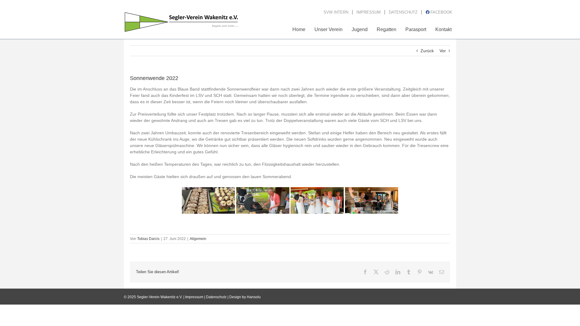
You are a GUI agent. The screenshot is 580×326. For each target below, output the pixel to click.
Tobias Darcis (148, 239)
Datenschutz (216, 297)
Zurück (427, 50)
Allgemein (198, 239)
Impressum (194, 297)
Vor (443, 50)
